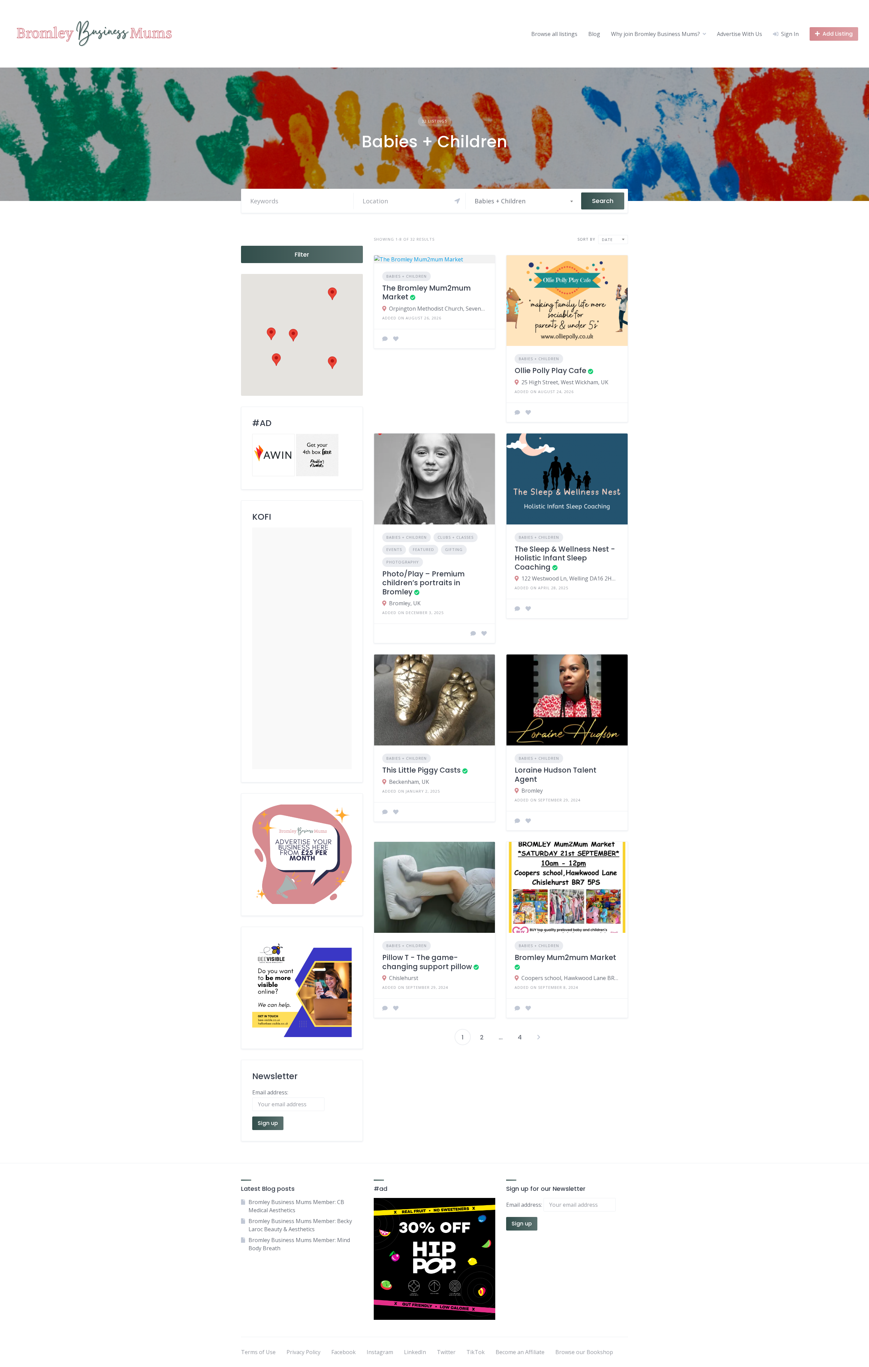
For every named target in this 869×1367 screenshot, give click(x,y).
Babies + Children (406, 276)
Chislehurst (403, 978)
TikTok (475, 1352)
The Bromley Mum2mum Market (426, 292)
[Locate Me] (457, 201)
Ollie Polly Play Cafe (550, 370)
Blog (594, 34)
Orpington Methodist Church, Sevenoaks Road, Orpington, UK (438, 308)
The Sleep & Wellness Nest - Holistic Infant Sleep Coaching (565, 558)
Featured (423, 549)
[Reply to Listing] (385, 339)
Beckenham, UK (409, 782)
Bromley (532, 790)
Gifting (454, 549)
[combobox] (523, 201)
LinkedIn (415, 1352)
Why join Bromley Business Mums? (655, 34)
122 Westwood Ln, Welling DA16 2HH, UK (570, 578)
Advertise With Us (739, 34)
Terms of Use (258, 1352)
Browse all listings (554, 34)
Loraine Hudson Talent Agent (555, 774)
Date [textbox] (607, 239)
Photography (402, 562)
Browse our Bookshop (584, 1352)
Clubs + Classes (456, 537)
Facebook (343, 1352)
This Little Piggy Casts (421, 770)
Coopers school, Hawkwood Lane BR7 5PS (570, 978)
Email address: (524, 1204)
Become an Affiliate (520, 1352)
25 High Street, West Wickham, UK (564, 382)
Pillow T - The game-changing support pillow (427, 962)
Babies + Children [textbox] (500, 201)
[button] (332, 362)
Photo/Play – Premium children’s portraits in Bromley (423, 583)
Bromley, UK (405, 603)
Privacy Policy (303, 1352)
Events (394, 549)
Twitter (446, 1352)
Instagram (380, 1352)
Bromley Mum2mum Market (565, 957)
